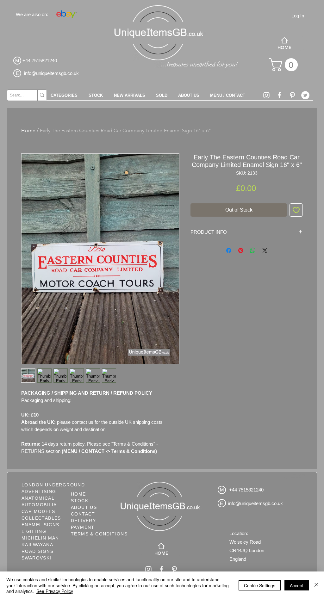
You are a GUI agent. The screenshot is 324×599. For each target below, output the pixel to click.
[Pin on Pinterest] (241, 250)
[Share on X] (265, 250)
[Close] (316, 585)
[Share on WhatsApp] (253, 250)
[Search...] (42, 95)
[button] (285, 64)
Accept (296, 585)
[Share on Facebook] (229, 250)
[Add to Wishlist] (296, 210)
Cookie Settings (259, 585)
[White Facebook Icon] (279, 95)
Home (28, 130)
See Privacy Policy (54, 591)
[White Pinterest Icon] (292, 95)
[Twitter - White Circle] (305, 95)
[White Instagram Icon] (266, 95)
